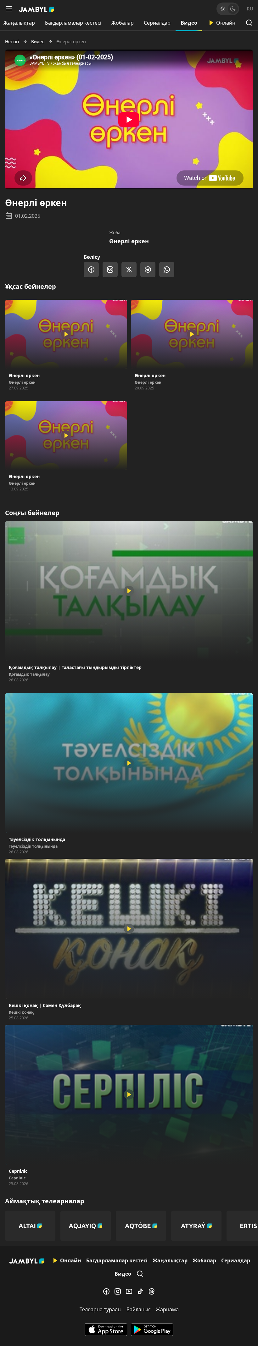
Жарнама (167, 1309)
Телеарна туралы (100, 1309)
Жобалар (122, 22)
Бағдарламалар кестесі (73, 22)
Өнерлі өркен (129, 241)
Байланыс (138, 1309)
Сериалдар (157, 22)
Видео (189, 22)
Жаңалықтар (170, 1260)
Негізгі (12, 41)
